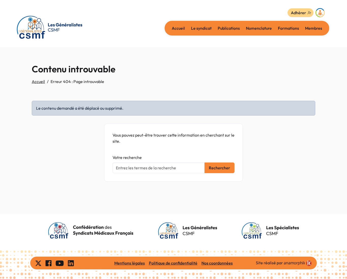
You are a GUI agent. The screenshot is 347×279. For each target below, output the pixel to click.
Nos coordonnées (217, 263)
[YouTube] (60, 263)
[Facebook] (48, 263)
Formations (288, 28)
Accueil (178, 28)
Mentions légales (129, 263)
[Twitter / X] (38, 263)
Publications (229, 28)
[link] (298, 263)
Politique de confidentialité (173, 263)
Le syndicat (201, 28)
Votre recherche (127, 157)
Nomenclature (259, 28)
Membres (313, 28)
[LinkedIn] (71, 263)
